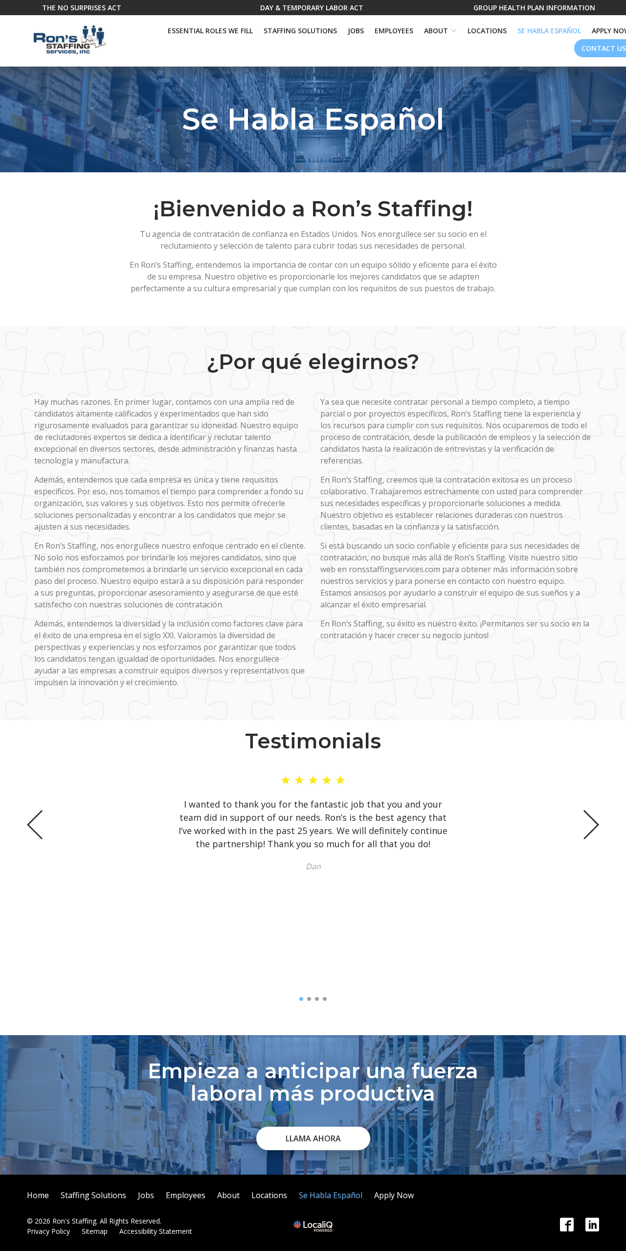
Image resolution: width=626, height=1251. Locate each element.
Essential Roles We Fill (210, 30)
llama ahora (313, 1138)
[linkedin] (592, 1224)
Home (38, 1195)
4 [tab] (325, 999)
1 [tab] (301, 999)
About (436, 30)
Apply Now (394, 1195)
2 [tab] (309, 999)
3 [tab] (317, 999)
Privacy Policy (48, 1231)
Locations (487, 30)
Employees (394, 30)
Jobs (356, 30)
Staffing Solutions (300, 30)
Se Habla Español (549, 30)
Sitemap (95, 1231)
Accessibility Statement (155, 1231)
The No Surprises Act (81, 7)
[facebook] (567, 1224)
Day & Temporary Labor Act (311, 7)
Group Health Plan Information (534, 7)
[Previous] (36, 824)
